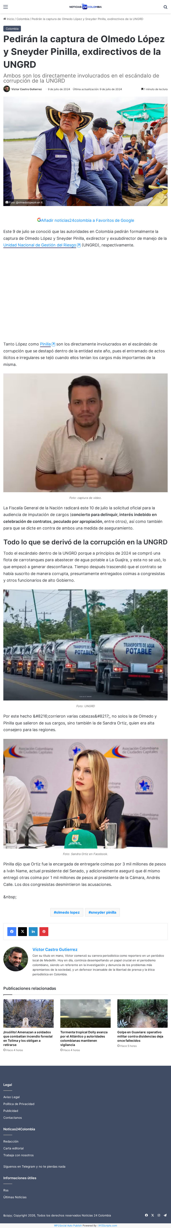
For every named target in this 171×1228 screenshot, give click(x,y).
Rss (5, 1190)
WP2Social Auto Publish (68, 1225)
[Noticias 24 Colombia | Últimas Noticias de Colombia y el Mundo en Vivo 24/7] (85, 6)
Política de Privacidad (18, 1104)
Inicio (10, 19)
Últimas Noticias (14, 1197)
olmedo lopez (68, 912)
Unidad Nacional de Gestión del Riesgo (39, 245)
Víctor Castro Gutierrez (26, 89)
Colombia (22, 19)
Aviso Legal (11, 1097)
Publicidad (10, 1111)
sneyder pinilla (103, 912)
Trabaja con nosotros (18, 1155)
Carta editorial (13, 1148)
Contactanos (12, 1117)
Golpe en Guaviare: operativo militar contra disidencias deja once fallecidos (140, 1036)
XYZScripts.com (107, 1225)
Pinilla (45, 344)
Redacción (10, 1141)
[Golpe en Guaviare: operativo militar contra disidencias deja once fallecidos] (142, 1013)
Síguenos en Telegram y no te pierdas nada (34, 1166)
